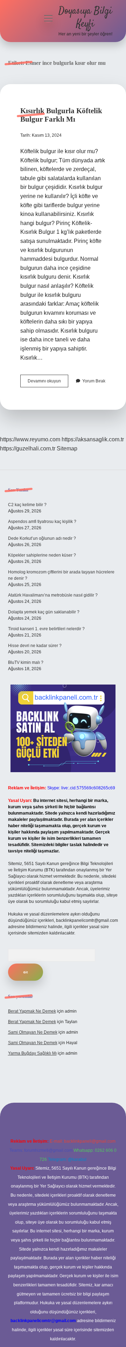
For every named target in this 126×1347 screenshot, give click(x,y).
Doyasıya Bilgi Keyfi (85, 17)
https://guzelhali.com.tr (27, 448)
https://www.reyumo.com (30, 439)
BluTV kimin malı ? (25, 662)
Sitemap (67, 448)
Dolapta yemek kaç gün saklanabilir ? (43, 612)
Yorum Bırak (93, 381)
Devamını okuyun (48, 382)
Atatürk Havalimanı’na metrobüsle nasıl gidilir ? (53, 595)
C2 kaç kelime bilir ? (27, 504)
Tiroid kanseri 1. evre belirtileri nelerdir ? (46, 628)
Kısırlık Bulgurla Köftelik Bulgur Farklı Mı (61, 115)
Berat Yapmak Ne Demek (32, 1011)
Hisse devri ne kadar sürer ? (35, 645)
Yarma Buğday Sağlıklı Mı (32, 1053)
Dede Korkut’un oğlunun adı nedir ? (42, 538)
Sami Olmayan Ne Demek (32, 1032)
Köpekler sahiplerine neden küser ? (42, 555)
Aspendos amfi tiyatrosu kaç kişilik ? (42, 521)
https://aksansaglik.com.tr (93, 439)
